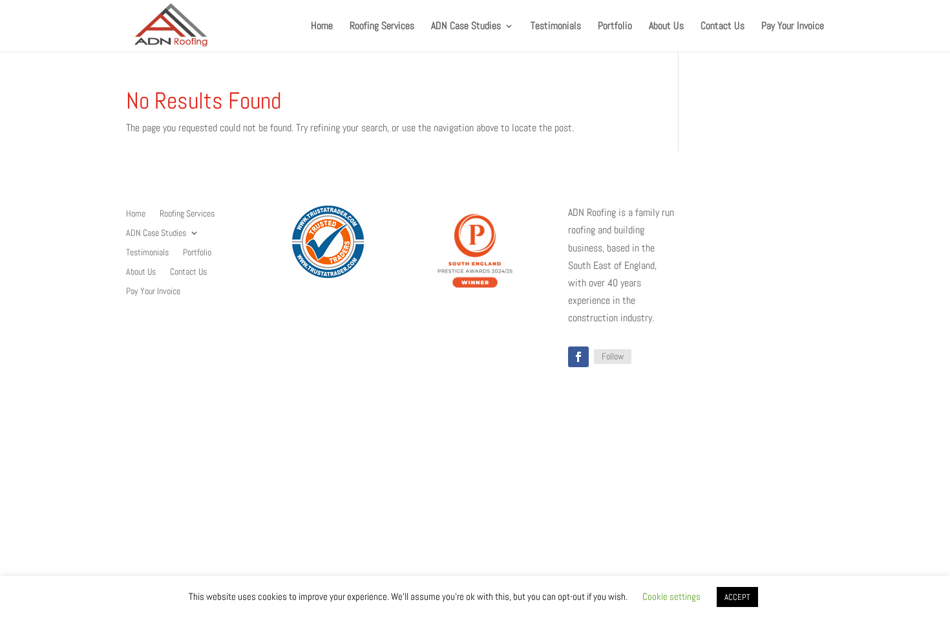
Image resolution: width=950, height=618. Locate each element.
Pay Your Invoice (792, 26)
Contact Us (722, 26)
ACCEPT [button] (737, 596)
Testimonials (556, 26)
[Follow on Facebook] (578, 356)
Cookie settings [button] (671, 596)
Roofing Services (382, 26)
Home (322, 26)
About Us (666, 26)
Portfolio (615, 26)
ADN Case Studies (466, 26)
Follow (613, 356)
